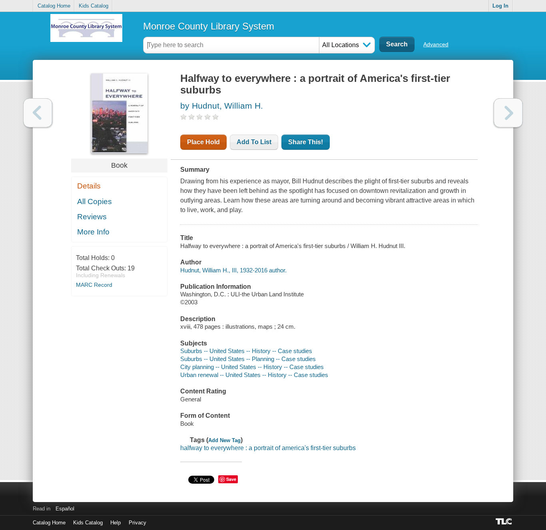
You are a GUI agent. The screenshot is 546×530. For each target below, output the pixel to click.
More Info (93, 232)
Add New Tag (224, 440)
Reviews (92, 216)
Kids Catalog (93, 6)
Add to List (254, 142)
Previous (37, 112)
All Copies (94, 201)
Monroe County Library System (208, 26)
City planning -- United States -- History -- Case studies (252, 366)
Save (231, 479)
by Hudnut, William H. (221, 105)
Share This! (305, 142)
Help (115, 523)
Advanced (435, 44)
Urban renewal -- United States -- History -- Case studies (254, 374)
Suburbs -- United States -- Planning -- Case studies (248, 358)
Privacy (137, 523)
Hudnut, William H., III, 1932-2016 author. (233, 270)
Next (508, 112)
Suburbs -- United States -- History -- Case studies (246, 350)
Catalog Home (54, 6)
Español (65, 509)
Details (89, 186)
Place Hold (203, 142)
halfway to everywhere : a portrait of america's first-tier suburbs (268, 448)
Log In (500, 6)
